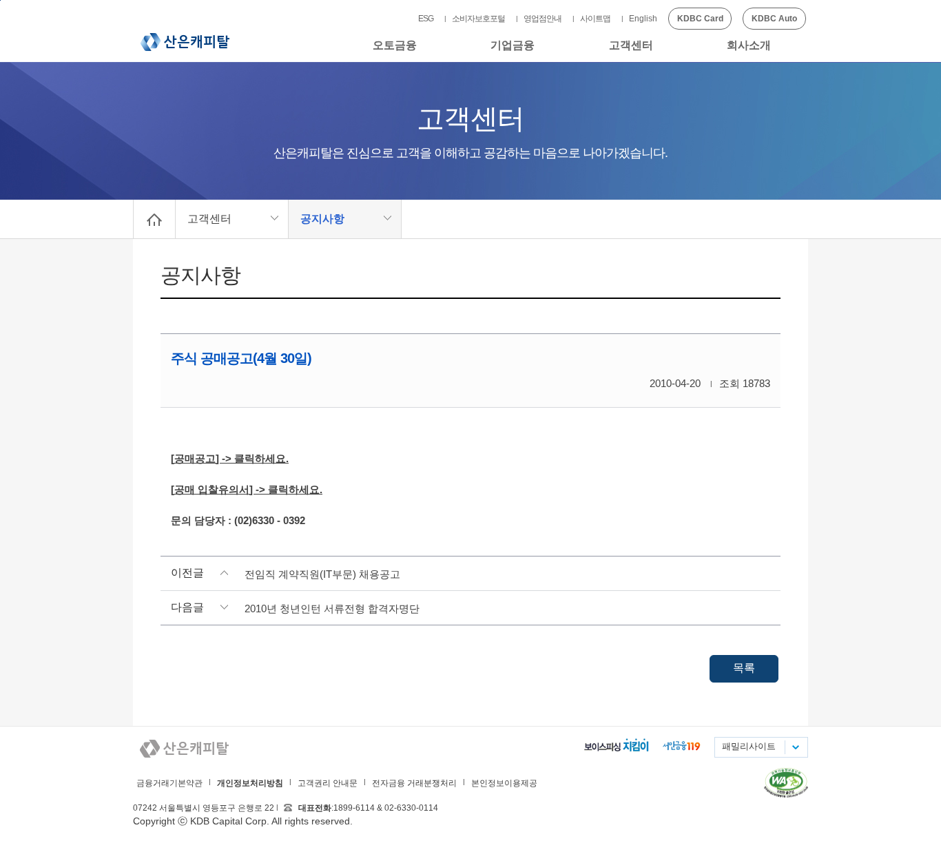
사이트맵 (595, 18)
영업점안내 (542, 18)
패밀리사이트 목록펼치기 (795, 747)
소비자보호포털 (478, 18)
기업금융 (512, 45)
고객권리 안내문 (328, 783)
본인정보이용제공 (504, 783)
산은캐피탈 (185, 42)
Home (154, 219)
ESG (425, 18)
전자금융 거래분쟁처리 (414, 783)
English (643, 18)
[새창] (786, 794)
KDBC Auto (774, 18)
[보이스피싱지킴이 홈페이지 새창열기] (616, 747)
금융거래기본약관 (169, 783)
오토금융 (395, 45)
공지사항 (322, 219)
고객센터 (631, 45)
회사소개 (749, 45)
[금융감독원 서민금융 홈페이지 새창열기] (681, 747)
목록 (744, 668)
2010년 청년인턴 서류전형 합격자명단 (332, 608)
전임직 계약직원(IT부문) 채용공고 (322, 574)
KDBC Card (700, 18)
